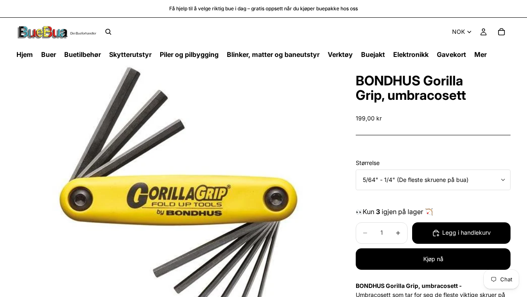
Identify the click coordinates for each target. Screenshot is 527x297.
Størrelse (368, 162)
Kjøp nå (433, 258)
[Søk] (108, 32)
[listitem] (480, 54)
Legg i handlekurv (466, 232)
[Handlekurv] (501, 32)
